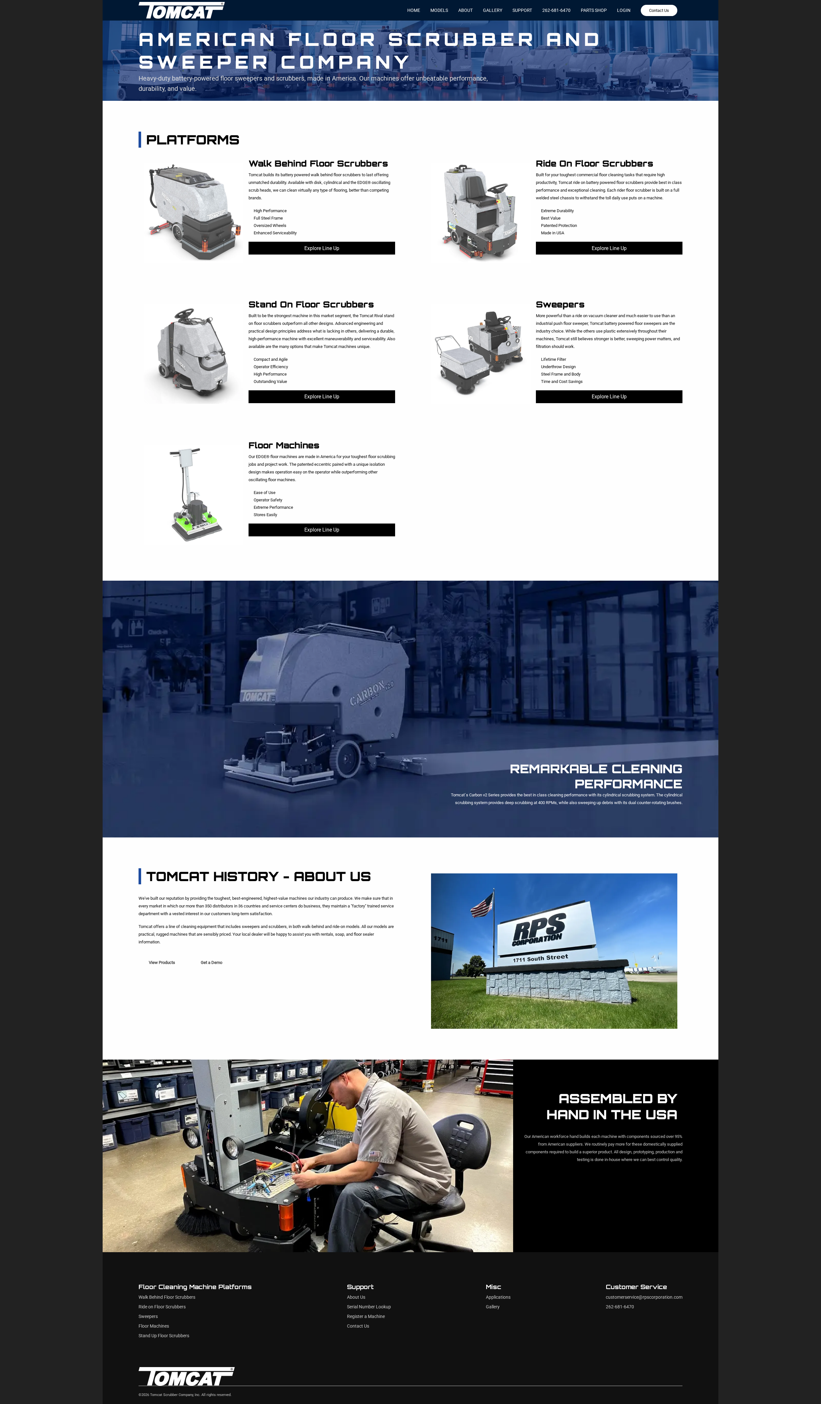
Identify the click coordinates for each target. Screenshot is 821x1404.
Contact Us (659, 10)
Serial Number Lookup (369, 1307)
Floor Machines (154, 1326)
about (465, 10)
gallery (492, 10)
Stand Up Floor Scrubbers (164, 1336)
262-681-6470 (556, 10)
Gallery (493, 1307)
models (439, 10)
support (522, 10)
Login (624, 10)
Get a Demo (211, 962)
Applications (498, 1297)
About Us (356, 1297)
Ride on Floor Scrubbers (162, 1307)
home (413, 10)
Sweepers (148, 1316)
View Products (162, 962)
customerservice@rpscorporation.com (644, 1297)
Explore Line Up (321, 248)
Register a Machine (366, 1316)
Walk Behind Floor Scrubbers (167, 1297)
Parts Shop (594, 10)
